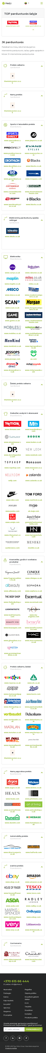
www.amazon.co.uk (33, 882)
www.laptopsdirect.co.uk (33, 347)
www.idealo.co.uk (12, 236)
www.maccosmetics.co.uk (33, 641)
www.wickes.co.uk (33, 788)
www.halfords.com (34, 852)
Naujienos (7, 1011)
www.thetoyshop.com (12, 707)
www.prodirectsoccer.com (12, 154)
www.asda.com (12, 906)
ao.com (33, 359)
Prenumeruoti (33, 1029)
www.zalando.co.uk (33, 480)
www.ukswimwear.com (12, 443)
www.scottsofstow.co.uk (12, 810)
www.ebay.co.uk (12, 882)
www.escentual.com (33, 602)
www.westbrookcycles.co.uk (12, 205)
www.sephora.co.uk (33, 591)
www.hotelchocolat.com (33, 960)
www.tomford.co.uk (33, 500)
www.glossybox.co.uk (12, 641)
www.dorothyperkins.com (12, 455)
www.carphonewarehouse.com (33, 321)
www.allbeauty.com (12, 591)
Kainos (6, 997)
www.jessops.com (12, 359)
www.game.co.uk (12, 320)
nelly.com (12, 480)
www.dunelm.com (12, 823)
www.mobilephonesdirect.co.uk (33, 334)
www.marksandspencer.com (12, 918)
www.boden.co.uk (33, 442)
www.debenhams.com (33, 720)
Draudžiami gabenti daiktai (32, 998)
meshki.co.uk (33, 548)
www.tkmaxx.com (13, 26)
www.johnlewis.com (33, 799)
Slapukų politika (30, 993)
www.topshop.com (12, 468)
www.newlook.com (34, 455)
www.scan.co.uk (12, 308)
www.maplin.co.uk (12, 284)
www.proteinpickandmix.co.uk (12, 654)
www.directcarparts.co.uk (12, 853)
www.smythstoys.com (33, 733)
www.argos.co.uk (12, 788)
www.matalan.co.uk (12, 732)
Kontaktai (28, 1014)
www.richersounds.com (33, 371)
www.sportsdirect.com (33, 28)
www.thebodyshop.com (12, 603)
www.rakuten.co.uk (33, 273)
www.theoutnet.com (12, 536)
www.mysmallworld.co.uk (12, 746)
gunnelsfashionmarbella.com (33, 523)
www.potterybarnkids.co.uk (33, 746)
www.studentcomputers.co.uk (33, 296)
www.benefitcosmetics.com (33, 628)
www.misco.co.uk (12, 295)
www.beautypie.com (12, 628)
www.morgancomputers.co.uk (33, 308)
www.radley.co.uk (33, 906)
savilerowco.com (12, 548)
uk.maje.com (33, 511)
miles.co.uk (33, 284)
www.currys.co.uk (12, 273)
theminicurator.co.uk (12, 82)
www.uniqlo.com (12, 522)
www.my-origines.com (33, 615)
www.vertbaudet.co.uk (12, 720)
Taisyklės (28, 1006)
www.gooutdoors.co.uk (12, 179)
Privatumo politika (31, 1018)
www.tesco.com (33, 893)
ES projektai (8, 1015)
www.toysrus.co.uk (12, 683)
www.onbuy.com (34, 917)
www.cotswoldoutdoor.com (12, 192)
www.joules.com (12, 511)
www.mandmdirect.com (33, 430)
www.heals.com (12, 799)
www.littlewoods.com (33, 930)
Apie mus (7, 1008)
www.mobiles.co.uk (12, 333)
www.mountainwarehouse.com (33, 192)
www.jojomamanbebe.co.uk (33, 707)
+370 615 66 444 (16, 981)
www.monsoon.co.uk (33, 468)
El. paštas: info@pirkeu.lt (13, 984)
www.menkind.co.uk (12, 346)
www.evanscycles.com (33, 154)
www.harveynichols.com (33, 536)
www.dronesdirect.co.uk (12, 371)
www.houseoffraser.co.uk (12, 894)
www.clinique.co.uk (33, 578)
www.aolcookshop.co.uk (33, 810)
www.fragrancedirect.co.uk (12, 579)
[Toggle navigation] (26, 3)
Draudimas (29, 1010)
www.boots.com (33, 694)
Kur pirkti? (7, 1004)
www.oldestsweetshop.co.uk (12, 960)
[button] (26, 3)
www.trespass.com (33, 179)
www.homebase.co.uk (33, 823)
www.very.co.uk (12, 930)
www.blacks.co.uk (33, 166)
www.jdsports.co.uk (33, 140)
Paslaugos (7, 993)
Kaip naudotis (8, 1000)
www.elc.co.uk (33, 683)
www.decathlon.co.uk (12, 167)
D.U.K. (27, 1003)
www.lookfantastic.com (12, 615)
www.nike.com (12, 500)
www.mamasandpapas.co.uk (12, 695)
